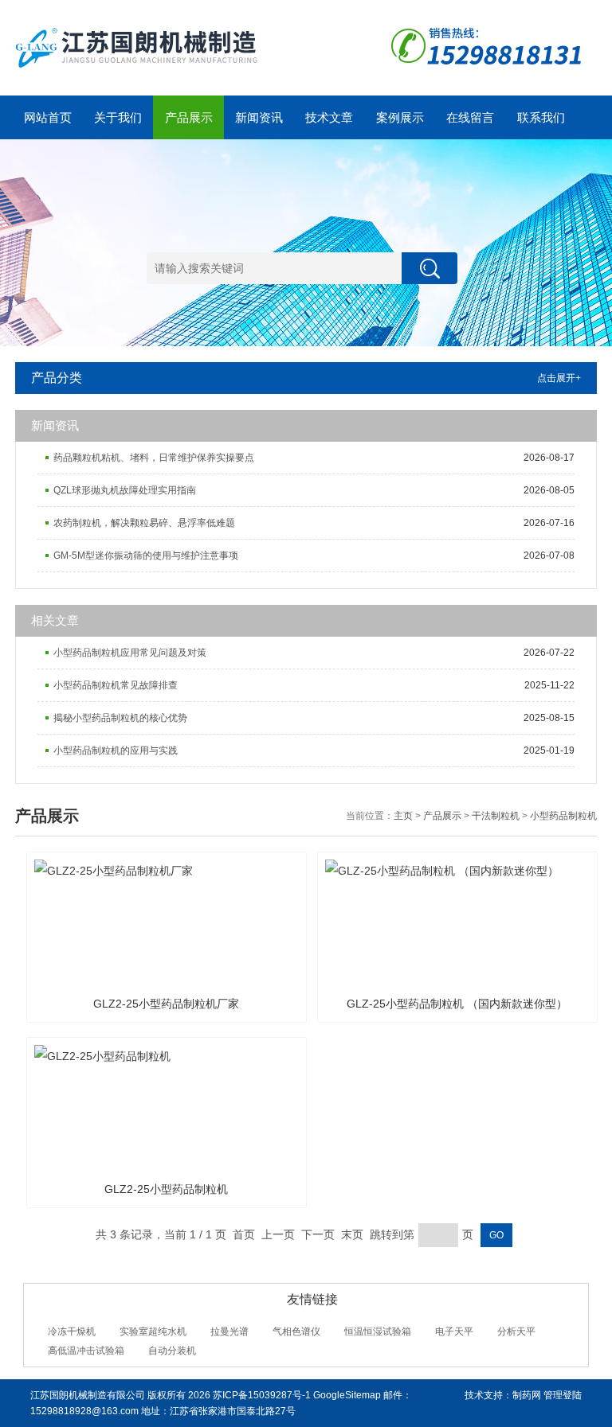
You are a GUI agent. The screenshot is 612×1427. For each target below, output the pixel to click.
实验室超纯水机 (153, 1331)
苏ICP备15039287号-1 (262, 1395)
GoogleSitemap (347, 1395)
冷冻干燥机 (72, 1331)
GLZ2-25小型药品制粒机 (166, 1189)
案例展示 (400, 117)
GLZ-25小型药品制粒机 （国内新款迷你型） (457, 1003)
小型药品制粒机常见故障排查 (115, 685)
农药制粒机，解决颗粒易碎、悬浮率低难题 (144, 522)
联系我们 (541, 117)
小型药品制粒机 (563, 815)
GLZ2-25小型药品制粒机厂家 (166, 1003)
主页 (403, 815)
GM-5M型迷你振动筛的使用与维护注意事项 (145, 555)
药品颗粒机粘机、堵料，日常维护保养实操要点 (153, 457)
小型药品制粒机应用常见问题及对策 (129, 652)
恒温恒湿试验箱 (377, 1331)
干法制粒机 (496, 815)
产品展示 (189, 117)
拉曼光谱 (229, 1331)
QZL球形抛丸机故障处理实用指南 (124, 490)
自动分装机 (172, 1350)
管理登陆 (562, 1395)
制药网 (526, 1395)
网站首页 (48, 117)
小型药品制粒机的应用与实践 (115, 750)
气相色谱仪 (296, 1331)
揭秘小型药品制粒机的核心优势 (120, 717)
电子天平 (454, 1331)
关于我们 (118, 117)
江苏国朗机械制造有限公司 (87, 1395)
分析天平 (516, 1331)
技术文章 (329, 117)
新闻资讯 (259, 117)
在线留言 (470, 117)
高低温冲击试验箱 (86, 1350)
